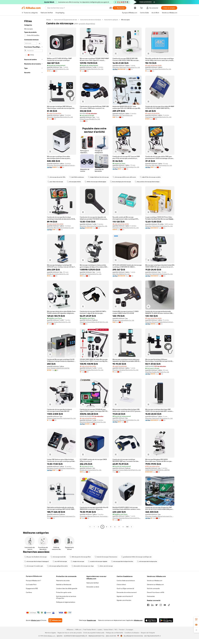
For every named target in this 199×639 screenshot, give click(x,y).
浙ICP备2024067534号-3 (152, 636)
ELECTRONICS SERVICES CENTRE (58, 368)
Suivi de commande (153, 588)
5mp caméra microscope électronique (148, 181)
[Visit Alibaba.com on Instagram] (160, 605)
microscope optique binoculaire (58, 566)
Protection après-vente (63, 592)
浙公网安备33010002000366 (133, 636)
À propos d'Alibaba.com (34, 576)
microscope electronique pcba (148, 561)
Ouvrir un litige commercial (125, 588)
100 (127, 526)
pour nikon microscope (56, 181)
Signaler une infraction (124, 600)
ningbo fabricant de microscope (99, 177)
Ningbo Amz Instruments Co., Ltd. (58, 69)
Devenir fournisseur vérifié (155, 592)
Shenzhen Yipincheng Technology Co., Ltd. (126, 67)
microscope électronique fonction (123, 561)
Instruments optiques (111, 19)
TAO (115, 629)
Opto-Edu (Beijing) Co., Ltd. (121, 274)
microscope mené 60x (59, 557)
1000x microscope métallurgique (96, 181)
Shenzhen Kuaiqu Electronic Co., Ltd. (91, 69)
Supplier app (91, 620)
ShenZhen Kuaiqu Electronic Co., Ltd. (157, 372)
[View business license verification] (118, 636)
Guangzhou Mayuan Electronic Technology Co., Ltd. (94, 516)
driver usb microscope (106, 566)
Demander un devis (92, 587)
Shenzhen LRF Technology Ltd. (122, 115)
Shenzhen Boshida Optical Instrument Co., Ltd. (127, 518)
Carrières (29, 592)
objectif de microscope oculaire (151, 177)
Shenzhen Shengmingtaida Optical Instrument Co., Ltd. (61, 165)
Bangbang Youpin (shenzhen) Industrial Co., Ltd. (61, 468)
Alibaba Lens (35, 620)
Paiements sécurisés (63, 580)
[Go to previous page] (90, 527)
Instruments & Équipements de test (65, 19)
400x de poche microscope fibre (81, 557)
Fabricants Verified (92, 583)
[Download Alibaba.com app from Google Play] (166, 620)
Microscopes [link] (125, 19)
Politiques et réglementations (65, 602)
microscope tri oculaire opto (34, 566)
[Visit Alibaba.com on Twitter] (156, 605)
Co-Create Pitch (31, 584)
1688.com (78, 629)
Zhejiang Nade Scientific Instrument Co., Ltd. (61, 418)
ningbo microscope (78, 561)
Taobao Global (108, 629)
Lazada (99, 629)
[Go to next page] (131, 527)
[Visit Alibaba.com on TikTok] (169, 605)
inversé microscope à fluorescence (107, 557)
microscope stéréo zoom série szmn (125, 177)
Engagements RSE (32, 588)
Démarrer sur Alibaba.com (155, 584)
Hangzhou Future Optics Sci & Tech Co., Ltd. (94, 322)
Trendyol (121, 629)
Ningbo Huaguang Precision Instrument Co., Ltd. (61, 516)
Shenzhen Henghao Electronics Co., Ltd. (158, 69)
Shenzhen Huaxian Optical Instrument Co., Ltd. (159, 516)
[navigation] (33, 273)
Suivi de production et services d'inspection (66, 597)
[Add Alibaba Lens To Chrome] (55, 620)
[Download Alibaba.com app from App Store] (151, 620)
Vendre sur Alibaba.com (154, 580)
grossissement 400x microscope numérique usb (137, 557)
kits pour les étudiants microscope (36, 557)
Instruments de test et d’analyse (90, 19)
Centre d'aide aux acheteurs (126, 580)
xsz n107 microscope (61, 561)
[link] (196, 619)
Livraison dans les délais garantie (66, 588)
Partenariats (151, 596)
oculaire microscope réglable (98, 561)
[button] (110, 8)
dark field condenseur (77, 177)
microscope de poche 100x (57, 177)
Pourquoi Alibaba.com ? (33, 580)
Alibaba (48, 19)
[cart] (141, 8)
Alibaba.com (138, 620)
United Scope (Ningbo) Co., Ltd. (90, 119)
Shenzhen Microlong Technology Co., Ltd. (126, 167)
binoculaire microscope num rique (84, 566)
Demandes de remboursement (127, 592)
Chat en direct (121, 584)
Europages (129, 629)
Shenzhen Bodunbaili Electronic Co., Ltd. (93, 422)
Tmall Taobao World (89, 629)
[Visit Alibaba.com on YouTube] (165, 605)
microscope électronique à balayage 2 (37, 561)
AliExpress (70, 629)
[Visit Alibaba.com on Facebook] (148, 605)
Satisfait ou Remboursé (63, 584)
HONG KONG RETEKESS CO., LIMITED (157, 470)
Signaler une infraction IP (125, 596)
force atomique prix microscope (121, 181)
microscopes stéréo (75, 181)
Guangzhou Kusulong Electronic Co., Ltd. (158, 117)
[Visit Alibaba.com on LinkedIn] (152, 605)
